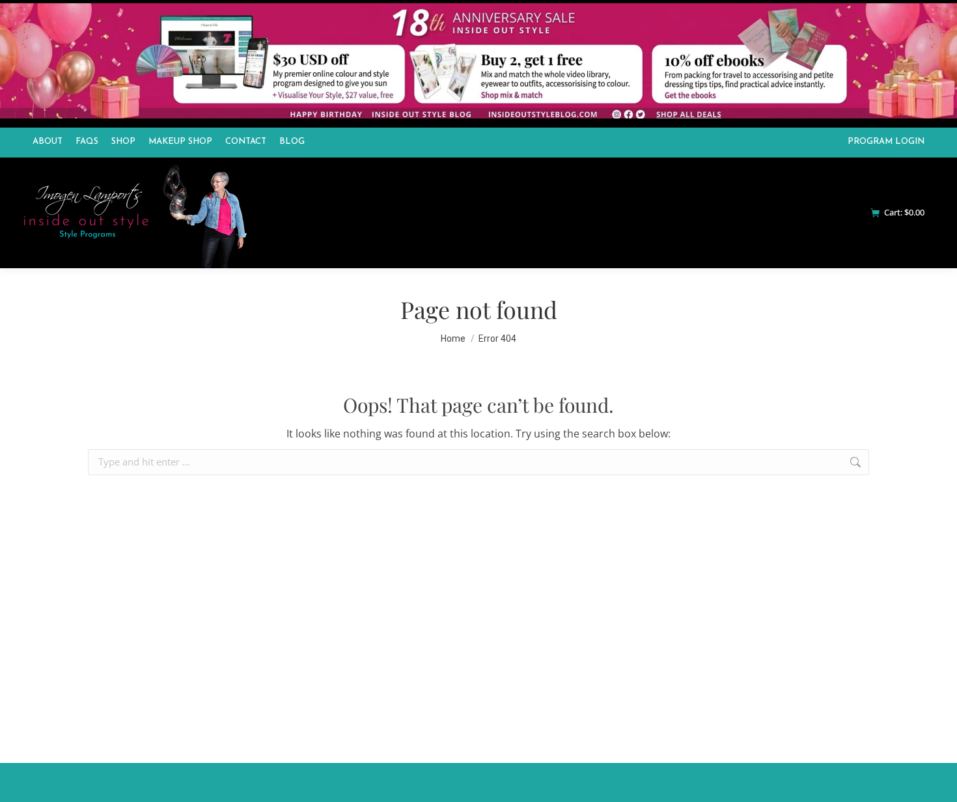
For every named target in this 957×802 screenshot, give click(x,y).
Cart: (904, 212)
